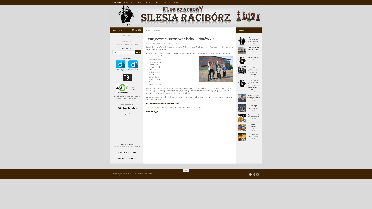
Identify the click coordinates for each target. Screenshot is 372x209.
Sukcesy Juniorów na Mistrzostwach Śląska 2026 (253, 97)
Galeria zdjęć (152, 111)
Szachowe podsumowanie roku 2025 (253, 126)
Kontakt (176, 2)
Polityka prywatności (119, 175)
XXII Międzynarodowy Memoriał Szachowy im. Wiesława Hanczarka (253, 70)
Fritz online (156, 2)
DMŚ (148, 30)
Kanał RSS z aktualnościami (127, 158)
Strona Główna (116, 2)
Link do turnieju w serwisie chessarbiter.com (163, 103)
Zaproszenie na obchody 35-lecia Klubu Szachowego (253, 39)
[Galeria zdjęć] (136, 30)
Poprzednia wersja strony (127, 152)
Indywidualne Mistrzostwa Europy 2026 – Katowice (253, 106)
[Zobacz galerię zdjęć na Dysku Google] (133, 30)
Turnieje (137, 2)
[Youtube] (139, 30)
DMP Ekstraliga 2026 (253, 57)
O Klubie (146, 2)
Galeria (164, 2)
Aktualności (127, 2)
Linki (170, 2)
